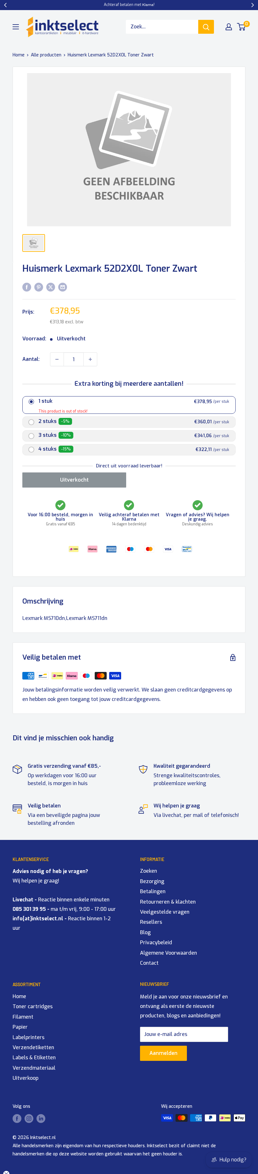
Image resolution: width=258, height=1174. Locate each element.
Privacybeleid (156, 942)
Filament (23, 1017)
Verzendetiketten (33, 1047)
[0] (241, 27)
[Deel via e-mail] (62, 287)
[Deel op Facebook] (26, 287)
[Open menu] (16, 26)
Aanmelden (163, 1053)
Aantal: (31, 359)
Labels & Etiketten (34, 1057)
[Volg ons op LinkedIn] (40, 1118)
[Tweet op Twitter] (50, 287)
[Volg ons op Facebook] (17, 1118)
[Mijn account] (229, 26)
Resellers (151, 922)
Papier (20, 1027)
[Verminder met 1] (57, 359)
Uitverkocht (74, 480)
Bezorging (152, 881)
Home (19, 55)
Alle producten (46, 55)
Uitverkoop (25, 1078)
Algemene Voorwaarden (168, 953)
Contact (149, 963)
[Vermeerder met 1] (90, 359)
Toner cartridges (33, 1006)
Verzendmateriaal (34, 1068)
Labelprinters (28, 1037)
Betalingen (152, 891)
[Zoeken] (206, 27)
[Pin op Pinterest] (38, 287)
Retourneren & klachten (168, 902)
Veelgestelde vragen (164, 912)
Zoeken (148, 871)
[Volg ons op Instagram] (29, 1118)
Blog (145, 932)
